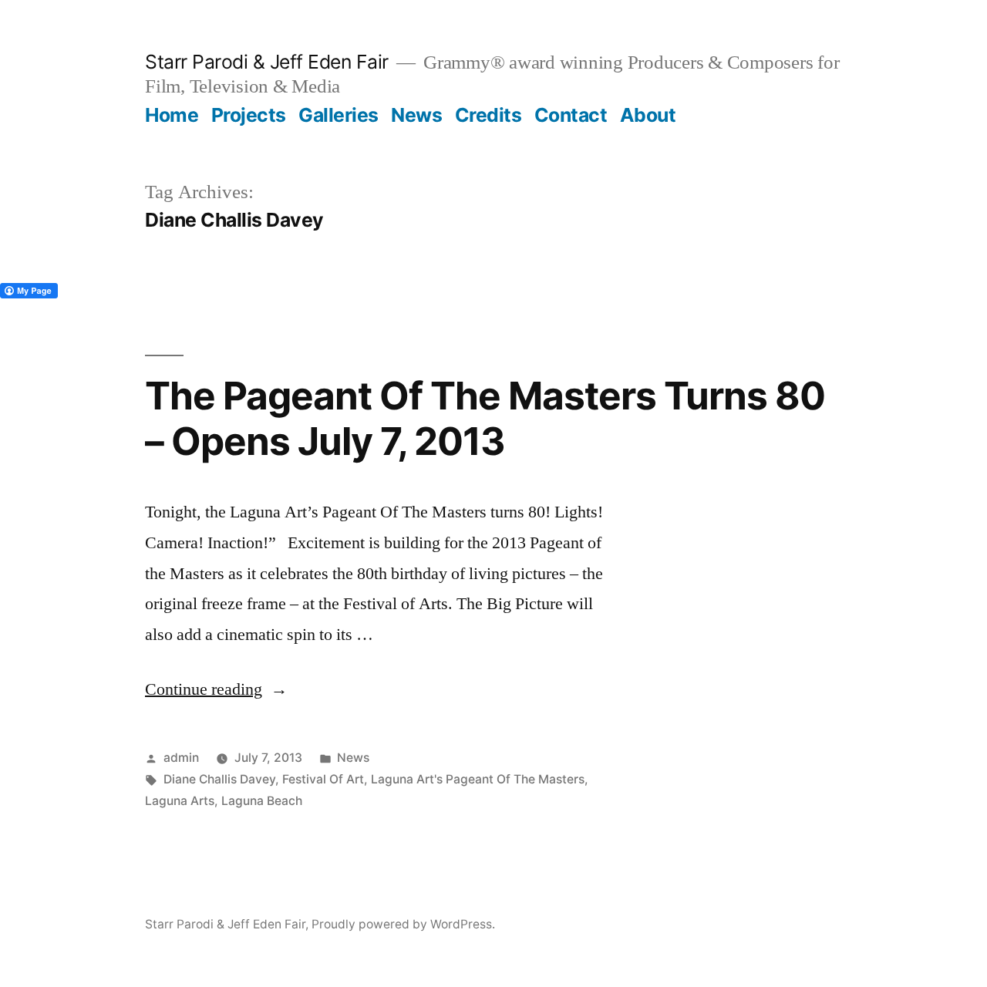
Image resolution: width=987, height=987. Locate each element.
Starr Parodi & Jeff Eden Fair (267, 61)
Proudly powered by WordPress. (403, 924)
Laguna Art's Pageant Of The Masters (477, 779)
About (648, 114)
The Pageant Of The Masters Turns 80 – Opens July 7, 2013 (485, 418)
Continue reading (216, 689)
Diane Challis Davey (219, 779)
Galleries (338, 114)
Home (171, 114)
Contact (571, 114)
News (416, 114)
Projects (248, 114)
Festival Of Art (323, 779)
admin (181, 757)
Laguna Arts (179, 800)
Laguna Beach (261, 800)
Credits (488, 114)
